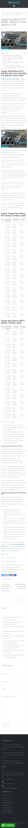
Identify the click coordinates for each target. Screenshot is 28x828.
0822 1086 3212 (11, 558)
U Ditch (6, 798)
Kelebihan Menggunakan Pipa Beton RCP (15, 67)
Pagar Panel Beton (9, 803)
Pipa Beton (7, 800)
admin (7, 28)
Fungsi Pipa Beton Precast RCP (13, 65)
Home (3, 13)
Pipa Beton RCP (10, 13)
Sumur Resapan (8, 813)
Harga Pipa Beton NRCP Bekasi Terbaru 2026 (13, 63)
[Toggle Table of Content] (24, 53)
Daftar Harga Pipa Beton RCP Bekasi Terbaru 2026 (12, 59)
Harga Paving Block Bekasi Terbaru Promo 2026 (20, 586)
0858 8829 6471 (11, 561)
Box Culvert (7, 795)
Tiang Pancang (8, 810)
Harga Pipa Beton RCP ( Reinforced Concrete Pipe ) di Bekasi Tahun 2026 (13, 56)
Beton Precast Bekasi (6, 579)
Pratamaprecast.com (18, 823)
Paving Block (7, 805)
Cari (3, 597)
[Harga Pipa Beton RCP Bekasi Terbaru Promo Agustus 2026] (14, 40)
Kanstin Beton (8, 808)
